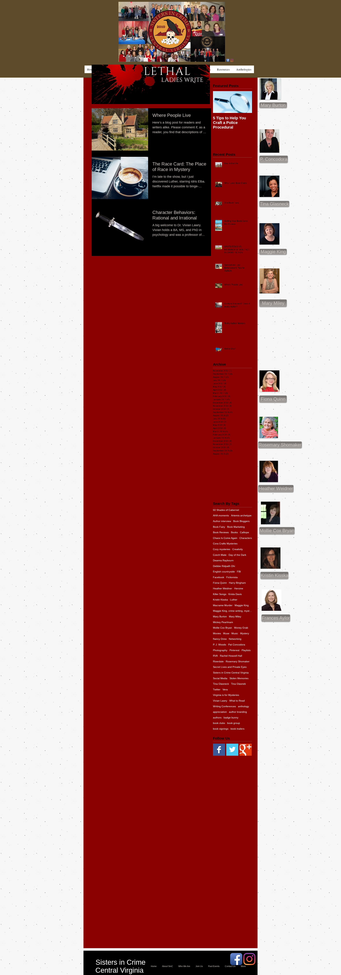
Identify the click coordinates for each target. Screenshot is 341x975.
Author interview (222, 521)
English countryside (224, 571)
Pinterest (234, 650)
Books (234, 532)
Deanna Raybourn (223, 560)
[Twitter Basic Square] (232, 750)
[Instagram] (231, 60)
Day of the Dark (237, 554)
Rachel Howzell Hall (231, 655)
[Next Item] (246, 102)
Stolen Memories (238, 678)
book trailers (237, 728)
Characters (245, 538)
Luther (233, 599)
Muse (226, 633)
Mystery (244, 633)
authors (217, 717)
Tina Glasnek (238, 683)
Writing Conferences (224, 706)
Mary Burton (220, 616)
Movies (217, 633)
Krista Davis (235, 594)
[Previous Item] (218, 102)
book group (233, 723)
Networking (235, 638)
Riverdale (218, 661)
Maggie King (242, 605)
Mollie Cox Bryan (222, 627)
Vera (225, 689)
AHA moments (221, 515)
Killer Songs (219, 594)
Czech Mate (219, 554)
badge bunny (231, 717)
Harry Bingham (237, 582)
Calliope (244, 532)
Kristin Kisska (220, 599)
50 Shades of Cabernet (226, 510)
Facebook (218, 577)
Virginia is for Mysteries (226, 695)
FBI (239, 571)
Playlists (246, 650)
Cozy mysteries (221, 549)
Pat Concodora (236, 644)
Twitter (216, 689)
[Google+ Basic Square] (246, 750)
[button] (273, 303)
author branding (238, 711)
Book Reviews (221, 532)
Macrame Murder (222, 605)
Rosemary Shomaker (238, 661)
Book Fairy (219, 526)
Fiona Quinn (220, 582)
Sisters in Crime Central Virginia (231, 672)
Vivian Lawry (220, 700)
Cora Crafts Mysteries (225, 543)
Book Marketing (236, 526)
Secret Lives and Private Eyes (230, 667)
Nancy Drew (220, 638)
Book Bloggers (241, 521)
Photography (220, 650)
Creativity (237, 549)
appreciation (220, 711)
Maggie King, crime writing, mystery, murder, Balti (232, 610)
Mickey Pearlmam (223, 622)
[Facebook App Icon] (227, 60)
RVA (215, 655)
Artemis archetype (241, 515)
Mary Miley (235, 616)
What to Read (237, 700)
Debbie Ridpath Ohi (224, 566)
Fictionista (232, 577)
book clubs (219, 723)
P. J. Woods (219, 644)
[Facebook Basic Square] (219, 750)
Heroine (238, 588)
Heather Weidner (222, 588)
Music (234, 633)
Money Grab (241, 627)
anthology (243, 706)
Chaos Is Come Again (225, 538)
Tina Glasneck (221, 683)
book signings (220, 728)
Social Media (220, 678)
